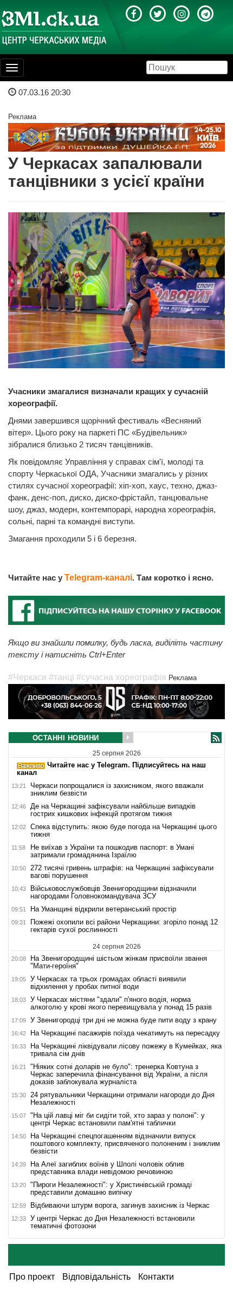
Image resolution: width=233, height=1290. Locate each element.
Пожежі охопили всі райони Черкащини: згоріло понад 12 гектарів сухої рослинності (124, 926)
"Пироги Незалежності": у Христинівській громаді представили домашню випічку (111, 1188)
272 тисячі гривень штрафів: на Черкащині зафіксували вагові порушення (121, 871)
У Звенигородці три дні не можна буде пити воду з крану (123, 1020)
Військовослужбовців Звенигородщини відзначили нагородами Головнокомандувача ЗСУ (113, 892)
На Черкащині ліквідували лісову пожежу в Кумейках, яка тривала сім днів (126, 1050)
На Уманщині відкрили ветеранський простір (103, 909)
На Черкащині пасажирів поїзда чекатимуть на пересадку (125, 1033)
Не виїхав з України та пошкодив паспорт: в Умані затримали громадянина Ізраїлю (112, 851)
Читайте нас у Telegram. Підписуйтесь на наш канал (111, 769)
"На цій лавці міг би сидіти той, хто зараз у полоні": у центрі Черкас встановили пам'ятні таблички (117, 1119)
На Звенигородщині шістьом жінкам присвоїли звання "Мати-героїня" (118, 962)
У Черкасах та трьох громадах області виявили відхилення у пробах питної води (108, 983)
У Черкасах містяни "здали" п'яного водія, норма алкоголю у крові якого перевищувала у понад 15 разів (121, 1003)
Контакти (156, 1276)
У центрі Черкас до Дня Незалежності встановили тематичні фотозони (112, 1222)
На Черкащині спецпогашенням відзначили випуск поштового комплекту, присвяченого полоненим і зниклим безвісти (125, 1143)
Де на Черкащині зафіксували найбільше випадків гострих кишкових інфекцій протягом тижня (113, 810)
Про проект (32, 1276)
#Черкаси (27, 677)
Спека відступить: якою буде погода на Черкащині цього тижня (123, 830)
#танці (61, 677)
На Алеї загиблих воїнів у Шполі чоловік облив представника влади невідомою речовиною (107, 1168)
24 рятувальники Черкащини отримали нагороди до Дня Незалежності (122, 1098)
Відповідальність (96, 1276)
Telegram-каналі (98, 577)
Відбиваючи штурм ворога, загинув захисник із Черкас (120, 1205)
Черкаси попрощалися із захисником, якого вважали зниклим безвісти (116, 789)
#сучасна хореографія (121, 677)
